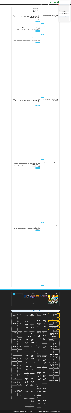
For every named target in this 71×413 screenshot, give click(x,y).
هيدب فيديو (51, 367)
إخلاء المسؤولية (27, 411)
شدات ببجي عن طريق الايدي (39, 373)
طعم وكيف (56, 372)
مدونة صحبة (56, 377)
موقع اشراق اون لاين (51, 334)
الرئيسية (36, 8)
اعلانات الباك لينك (38, 321)
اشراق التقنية (51, 340)
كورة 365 (32, 391)
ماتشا (39, 403)
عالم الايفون (56, 352)
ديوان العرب (32, 327)
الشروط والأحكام (22, 411)
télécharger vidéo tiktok (17, 398)
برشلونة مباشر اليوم (27, 401)
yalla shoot (26, 333)
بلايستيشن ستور (44, 393)
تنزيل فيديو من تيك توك (20, 391)
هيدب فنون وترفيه (44, 342)
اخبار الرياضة (44, 326)
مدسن (51, 359)
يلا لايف (29, 397)
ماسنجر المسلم (54, 327)
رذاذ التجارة (51, 370)
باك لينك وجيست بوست (44, 333)
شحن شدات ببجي (44, 386)
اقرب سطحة (26, 375)
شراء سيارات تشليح (32, 382)
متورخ (56, 359)
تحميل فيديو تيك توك (14, 391)
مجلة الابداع (51, 362)
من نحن (31, 411)
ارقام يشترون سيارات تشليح (32, 385)
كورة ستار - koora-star (14, 315)
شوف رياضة (38, 329)
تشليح (32, 378)
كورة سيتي (26, 391)
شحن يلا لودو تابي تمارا (39, 376)
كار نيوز (51, 354)
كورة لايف (20, 339)
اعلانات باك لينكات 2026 (17, 378)
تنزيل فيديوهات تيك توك (20, 394)
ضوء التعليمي (56, 330)
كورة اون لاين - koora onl (20, 329)
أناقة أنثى (51, 356)
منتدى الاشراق (39, 326)
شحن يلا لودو (44, 388)
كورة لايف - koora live (20, 368)
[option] (53, 299)
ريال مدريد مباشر (32, 340)
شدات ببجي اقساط (44, 347)
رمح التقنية (56, 370)
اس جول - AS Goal (14, 333)
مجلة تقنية (44, 335)
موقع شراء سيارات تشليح (26, 382)
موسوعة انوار (56, 380)
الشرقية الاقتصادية (51, 349)
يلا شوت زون (20, 384)
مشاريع (27, 327)
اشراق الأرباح (51, 380)
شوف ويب (51, 346)
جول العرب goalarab (32, 394)
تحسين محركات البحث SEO (51, 323)
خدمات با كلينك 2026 (32, 325)
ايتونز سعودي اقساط (44, 357)
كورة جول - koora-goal (20, 318)
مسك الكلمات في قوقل (56, 340)
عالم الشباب (53, 319)
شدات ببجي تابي (38, 350)
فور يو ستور (38, 369)
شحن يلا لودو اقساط (39, 357)
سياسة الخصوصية (16, 411)
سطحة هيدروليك (27, 369)
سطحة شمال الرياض (32, 372)
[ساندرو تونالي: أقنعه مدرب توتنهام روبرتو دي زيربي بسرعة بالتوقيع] (41, 296)
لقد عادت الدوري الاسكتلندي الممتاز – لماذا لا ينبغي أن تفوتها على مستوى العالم (46, 4)
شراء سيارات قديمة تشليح (29, 388)
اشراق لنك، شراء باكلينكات (44, 321)
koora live (14, 321)
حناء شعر (39, 400)
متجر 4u (44, 372)
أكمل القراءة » (37, 21)
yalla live (29, 407)
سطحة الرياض (32, 366)
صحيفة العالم (39, 341)
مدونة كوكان (51, 352)
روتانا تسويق (56, 362)
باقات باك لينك (39, 317)
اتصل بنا (13, 411)
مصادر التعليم (39, 332)
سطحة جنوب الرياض (32, 375)
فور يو (39, 382)
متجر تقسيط (38, 362)
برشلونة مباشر (27, 336)
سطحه (27, 366)
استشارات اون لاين (51, 365)
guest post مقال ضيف (26, 315)
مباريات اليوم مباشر (32, 337)
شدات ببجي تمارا (38, 347)
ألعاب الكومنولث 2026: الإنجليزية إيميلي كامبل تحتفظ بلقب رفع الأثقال (53, 302)
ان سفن (56, 343)
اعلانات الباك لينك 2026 (44, 329)
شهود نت (51, 372)
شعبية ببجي (44, 391)
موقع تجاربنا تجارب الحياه (26, 325)
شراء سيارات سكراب (26, 379)
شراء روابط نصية (44, 317)
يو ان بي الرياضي (39, 336)
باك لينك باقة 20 (26, 318)
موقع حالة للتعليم (44, 339)
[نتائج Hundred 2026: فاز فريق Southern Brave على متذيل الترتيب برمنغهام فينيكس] (45, 296)
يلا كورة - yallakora (14, 329)
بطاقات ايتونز (39, 391)
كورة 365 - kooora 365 (20, 333)
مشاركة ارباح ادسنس (51, 315)
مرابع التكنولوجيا (51, 344)
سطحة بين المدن (32, 369)
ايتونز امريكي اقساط (39, 379)
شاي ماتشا (44, 405)
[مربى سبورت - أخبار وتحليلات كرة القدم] (54, 2)
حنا (44, 403)
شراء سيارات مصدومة (26, 385)
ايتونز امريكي (39, 353)
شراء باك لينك (44, 314)
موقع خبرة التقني (56, 357)
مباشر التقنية (51, 374)
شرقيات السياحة (51, 377)
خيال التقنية (56, 346)
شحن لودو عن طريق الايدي (39, 389)
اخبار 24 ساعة (39, 338)
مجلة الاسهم (56, 348)
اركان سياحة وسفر (53, 336)
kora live (14, 337)
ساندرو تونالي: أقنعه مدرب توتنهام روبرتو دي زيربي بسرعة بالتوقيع (27, 301)
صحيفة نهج (56, 354)
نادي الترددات (56, 364)
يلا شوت (32, 333)
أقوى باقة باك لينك (27, 322)
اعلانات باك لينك (32, 330)
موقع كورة (17, 354)
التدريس (44, 323)
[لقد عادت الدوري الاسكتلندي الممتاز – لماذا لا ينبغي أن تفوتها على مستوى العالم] (37, 296)
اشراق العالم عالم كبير (39, 324)
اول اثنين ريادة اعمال (56, 315)
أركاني (56, 374)
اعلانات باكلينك (27, 330)
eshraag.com (39, 411)
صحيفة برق (51, 331)
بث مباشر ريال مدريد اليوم (26, 394)
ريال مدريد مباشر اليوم (32, 401)
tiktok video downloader (14, 394)
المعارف (56, 367)
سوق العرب (32, 318)
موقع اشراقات (56, 333)
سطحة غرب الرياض (26, 372)
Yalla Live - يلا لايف (14, 326)
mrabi (38, 15)
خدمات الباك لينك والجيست (32, 315)
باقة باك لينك (56, 322)
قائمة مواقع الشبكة (46, 411)
